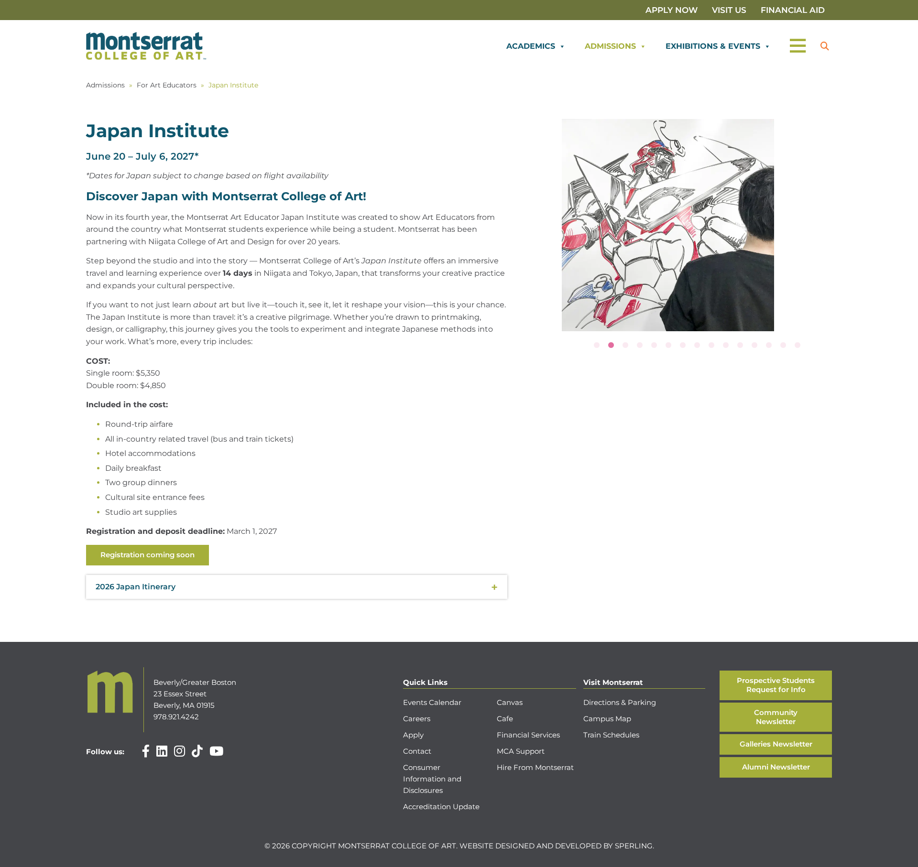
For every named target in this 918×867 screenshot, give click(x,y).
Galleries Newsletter (776, 743)
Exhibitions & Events (713, 46)
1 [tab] (596, 345)
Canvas (510, 702)
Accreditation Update (441, 806)
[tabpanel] (668, 225)
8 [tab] (697, 345)
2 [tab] (611, 345)
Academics (530, 46)
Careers (416, 718)
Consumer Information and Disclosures (432, 779)
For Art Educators (167, 85)
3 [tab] (625, 345)
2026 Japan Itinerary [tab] (135, 586)
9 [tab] (711, 345)
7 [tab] (683, 345)
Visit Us (729, 10)
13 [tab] (769, 345)
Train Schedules (611, 734)
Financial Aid (793, 10)
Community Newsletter (776, 717)
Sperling (634, 845)
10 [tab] (726, 345)
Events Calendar (432, 702)
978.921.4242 (176, 716)
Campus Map (607, 718)
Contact (417, 751)
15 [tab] (797, 345)
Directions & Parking (619, 702)
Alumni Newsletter (776, 766)
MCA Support (521, 751)
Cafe (505, 718)
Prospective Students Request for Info (776, 685)
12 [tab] (754, 345)
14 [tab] (783, 345)
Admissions (610, 46)
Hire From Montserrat (535, 767)
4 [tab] (640, 345)
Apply (413, 734)
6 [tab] (668, 345)
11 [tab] (740, 345)
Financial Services (528, 734)
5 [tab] (654, 345)
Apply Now (671, 10)
